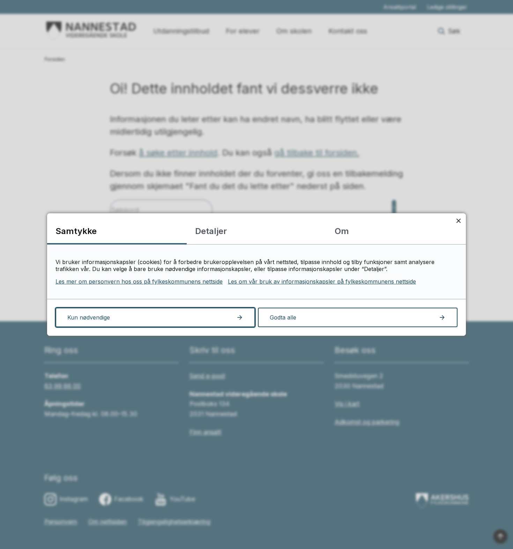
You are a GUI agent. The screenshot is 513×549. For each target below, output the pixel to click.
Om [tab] (342, 231)
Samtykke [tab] (76, 231)
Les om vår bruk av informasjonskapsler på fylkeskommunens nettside (322, 281)
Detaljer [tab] (211, 231)
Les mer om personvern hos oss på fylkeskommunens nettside (139, 281)
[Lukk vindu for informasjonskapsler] (458, 220)
